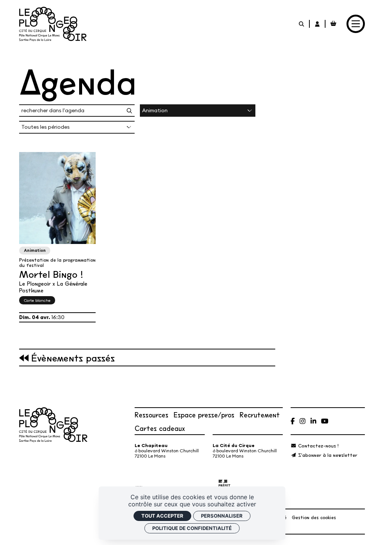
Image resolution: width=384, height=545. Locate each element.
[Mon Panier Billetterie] (333, 24)
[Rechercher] (302, 24)
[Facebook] (293, 421)
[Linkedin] (313, 421)
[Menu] (355, 24)
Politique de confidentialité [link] (192, 528)
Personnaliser (222, 516)
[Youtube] (324, 421)
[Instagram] (302, 421)
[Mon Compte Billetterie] (318, 24)
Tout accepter (162, 516)
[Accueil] (53, 24)
